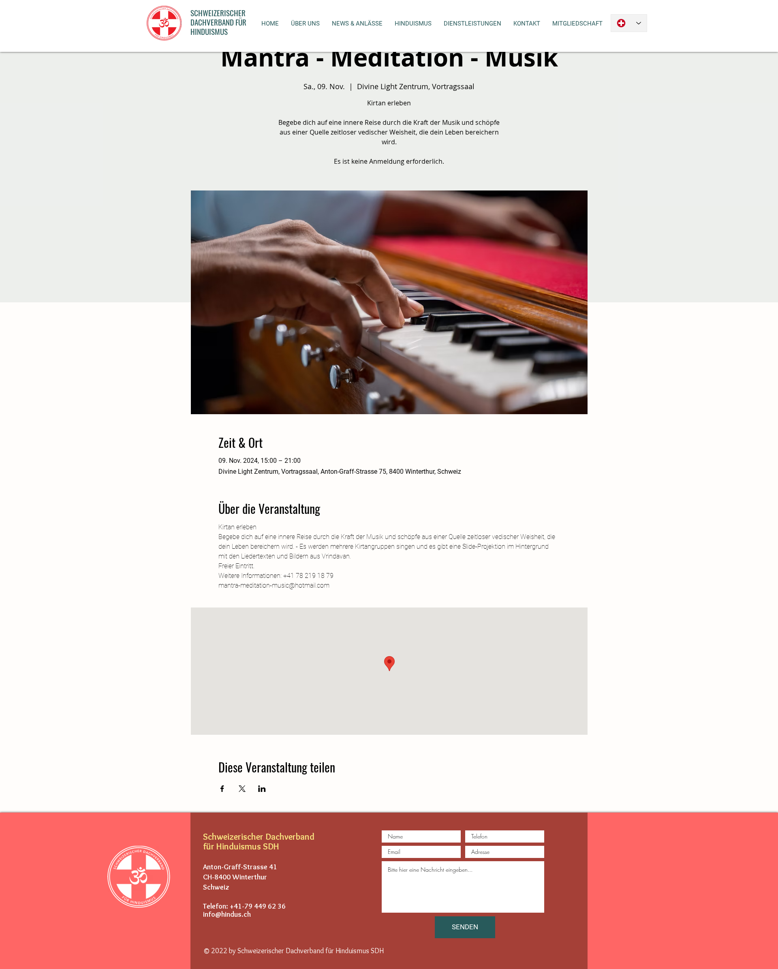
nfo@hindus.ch (228, 914)
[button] (305, 23)
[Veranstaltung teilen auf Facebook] (222, 788)
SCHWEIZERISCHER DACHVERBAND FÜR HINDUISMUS (218, 22)
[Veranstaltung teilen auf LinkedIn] (262, 788)
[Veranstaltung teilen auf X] (242, 788)
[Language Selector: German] (629, 23)
